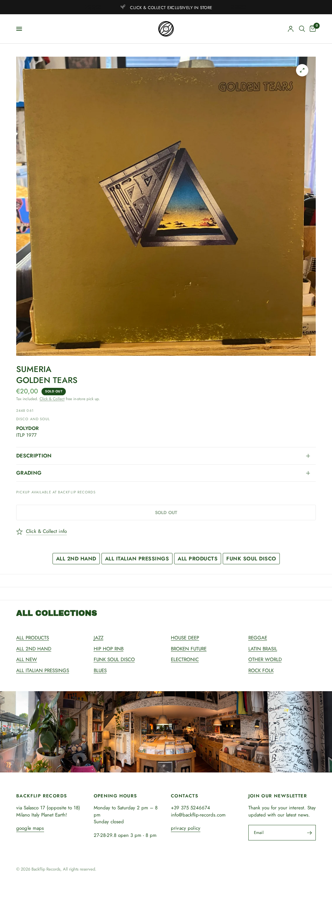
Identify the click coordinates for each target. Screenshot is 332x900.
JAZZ (98, 637)
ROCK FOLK (261, 670)
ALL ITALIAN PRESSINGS (137, 558)
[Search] (302, 28)
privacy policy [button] (185, 828)
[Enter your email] (309, 832)
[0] (311, 28)
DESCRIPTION (34, 455)
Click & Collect (52, 399)
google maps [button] (30, 828)
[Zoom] (302, 70)
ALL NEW (26, 659)
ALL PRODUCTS (198, 558)
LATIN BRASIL (262, 648)
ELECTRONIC (185, 659)
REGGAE (257, 637)
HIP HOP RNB (109, 648)
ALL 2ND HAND (76, 558)
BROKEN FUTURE (189, 648)
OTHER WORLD (265, 659)
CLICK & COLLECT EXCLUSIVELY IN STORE (171, 8)
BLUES (100, 670)
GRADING (29, 473)
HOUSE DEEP (185, 637)
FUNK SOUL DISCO (251, 558)
